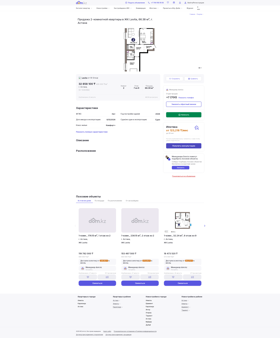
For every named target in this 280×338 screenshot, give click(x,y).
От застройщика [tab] (132, 201)
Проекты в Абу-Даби (171, 8)
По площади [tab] (99, 201)
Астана (80, 306)
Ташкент (149, 316)
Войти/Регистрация (196, 3)
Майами (149, 322)
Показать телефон (186, 98)
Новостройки (101, 8)
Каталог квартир (83, 8)
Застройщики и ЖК (121, 8)
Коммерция (141, 8)
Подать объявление (136, 3)
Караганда (82, 303)
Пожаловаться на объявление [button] (183, 176)
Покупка (199, 14)
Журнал (190, 8)
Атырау (148, 313)
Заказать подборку (181, 168)
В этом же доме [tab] (84, 201)
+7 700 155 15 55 (157, 3)
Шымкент (149, 303)
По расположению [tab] (115, 201)
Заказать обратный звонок (184, 104)
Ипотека (153, 8)
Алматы (81, 300)
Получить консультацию (183, 146)
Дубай (148, 325)
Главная (192, 14)
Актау (148, 309)
